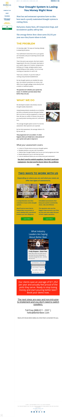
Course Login (32, 0)
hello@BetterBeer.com (38, 405)
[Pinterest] (59, 1)
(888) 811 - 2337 (19, 0)
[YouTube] (56, 1)
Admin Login (25, 0)
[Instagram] (57, 1)
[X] (53, 1)
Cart (37, 0)
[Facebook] (51, 1)
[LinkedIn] (54, 1)
